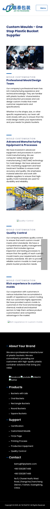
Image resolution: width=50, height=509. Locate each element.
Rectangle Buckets (20, 403)
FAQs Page (16, 436)
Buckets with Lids (19, 393)
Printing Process (19, 441)
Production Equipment (22, 446)
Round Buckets (18, 408)
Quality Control (18, 451)
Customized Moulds (20, 431)
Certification (17, 426)
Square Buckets (19, 413)
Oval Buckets (17, 398)
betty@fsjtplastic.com (25, 463)
